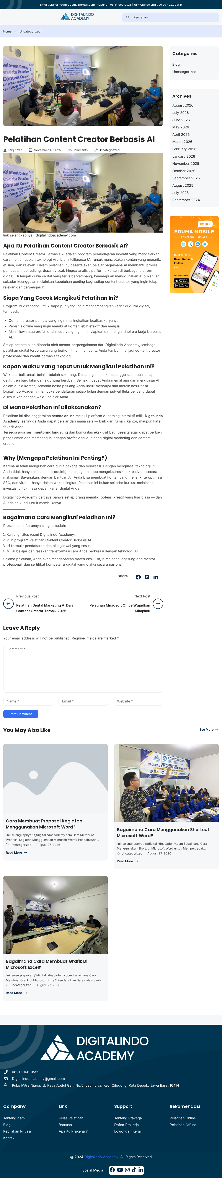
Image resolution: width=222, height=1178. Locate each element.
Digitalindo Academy (101, 1157)
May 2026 (180, 127)
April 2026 (181, 134)
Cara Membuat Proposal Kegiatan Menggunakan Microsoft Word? (44, 824)
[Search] (128, 17)
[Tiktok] (134, 1170)
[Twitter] (147, 577)
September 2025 (186, 178)
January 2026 (183, 156)
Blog (176, 64)
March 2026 (182, 141)
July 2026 (180, 112)
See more (206, 729)
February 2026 (184, 149)
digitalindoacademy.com (55, 235)
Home (7, 31)
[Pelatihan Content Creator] (77, 17)
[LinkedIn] (155, 577)
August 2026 (182, 105)
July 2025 (180, 193)
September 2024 (186, 200)
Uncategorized (30, 31)
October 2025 (183, 171)
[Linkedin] (141, 1170)
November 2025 (185, 163)
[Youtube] (120, 1170)
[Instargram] (127, 1170)
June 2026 (181, 120)
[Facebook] (138, 577)
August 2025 (182, 185)
